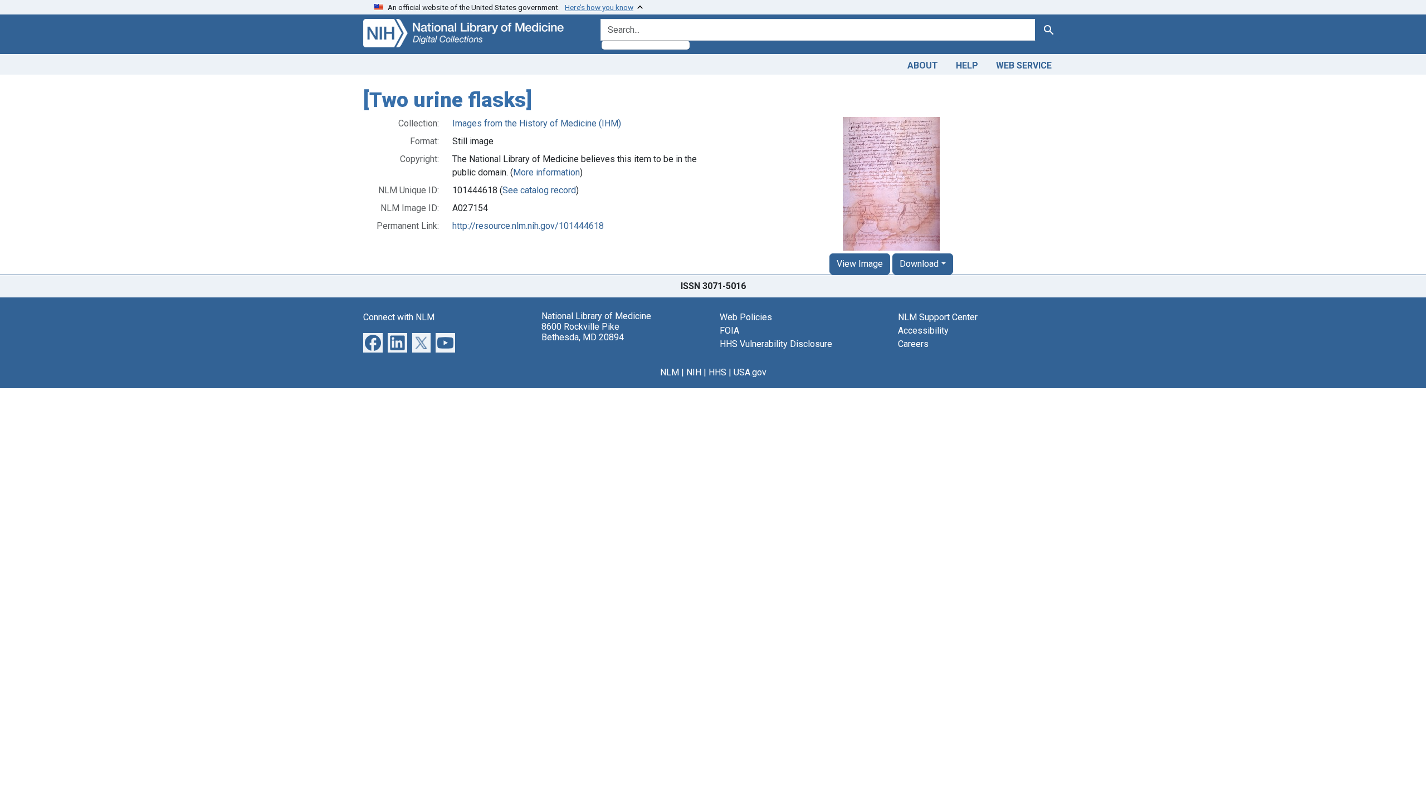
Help (967, 65)
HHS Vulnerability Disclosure (776, 344)
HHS (717, 372)
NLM (669, 372)
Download (919, 263)
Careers (913, 344)
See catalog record (539, 190)
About (922, 65)
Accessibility (923, 330)
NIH (693, 372)
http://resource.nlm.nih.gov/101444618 (528, 226)
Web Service (1024, 65)
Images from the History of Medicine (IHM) (536, 123)
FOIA (729, 330)
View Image (860, 263)
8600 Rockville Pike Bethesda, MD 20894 (582, 332)
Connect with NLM (398, 317)
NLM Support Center (938, 317)
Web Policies (746, 317)
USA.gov (750, 372)
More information (546, 172)
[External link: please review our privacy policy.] (373, 341)
